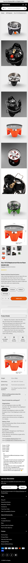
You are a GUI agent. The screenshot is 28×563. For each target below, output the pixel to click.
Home (2, 13)
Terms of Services (20, 491)
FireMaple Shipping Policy (11, 438)
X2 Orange (5, 293)
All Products (9, 13)
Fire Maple (7, 560)
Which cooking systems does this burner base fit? (11, 394)
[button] (4, 270)
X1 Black (5, 289)
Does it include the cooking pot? (11, 400)
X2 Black (21, 289)
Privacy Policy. (4, 493)
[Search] (25, 8)
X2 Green (12, 289)
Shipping (3, 266)
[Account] (23, 5)
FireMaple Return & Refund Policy (13, 440)
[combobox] (14, 8)
